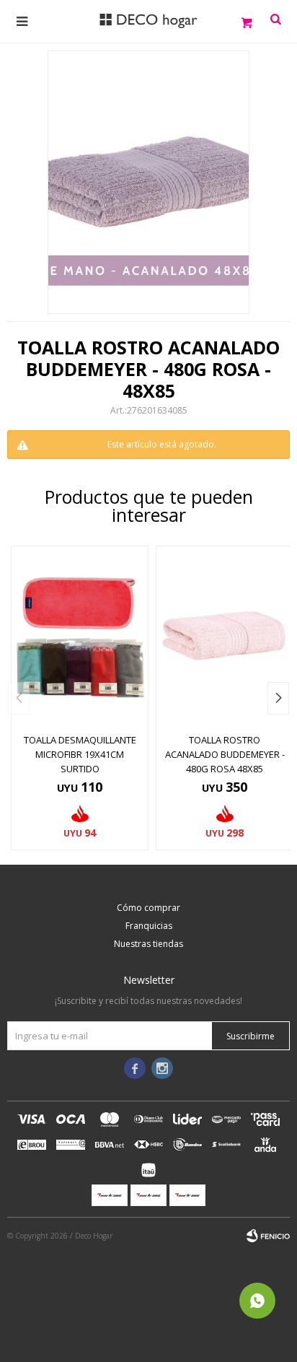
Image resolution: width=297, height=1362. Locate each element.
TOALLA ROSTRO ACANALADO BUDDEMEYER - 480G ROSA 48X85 (225, 754)
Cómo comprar (148, 908)
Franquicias (148, 926)
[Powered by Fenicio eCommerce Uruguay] (268, 1236)
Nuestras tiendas (148, 944)
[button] (278, 698)
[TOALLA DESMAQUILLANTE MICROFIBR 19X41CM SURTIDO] (79, 635)
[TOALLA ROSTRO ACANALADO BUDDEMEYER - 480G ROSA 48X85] (224, 635)
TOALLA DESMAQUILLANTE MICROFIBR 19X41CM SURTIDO (80, 754)
